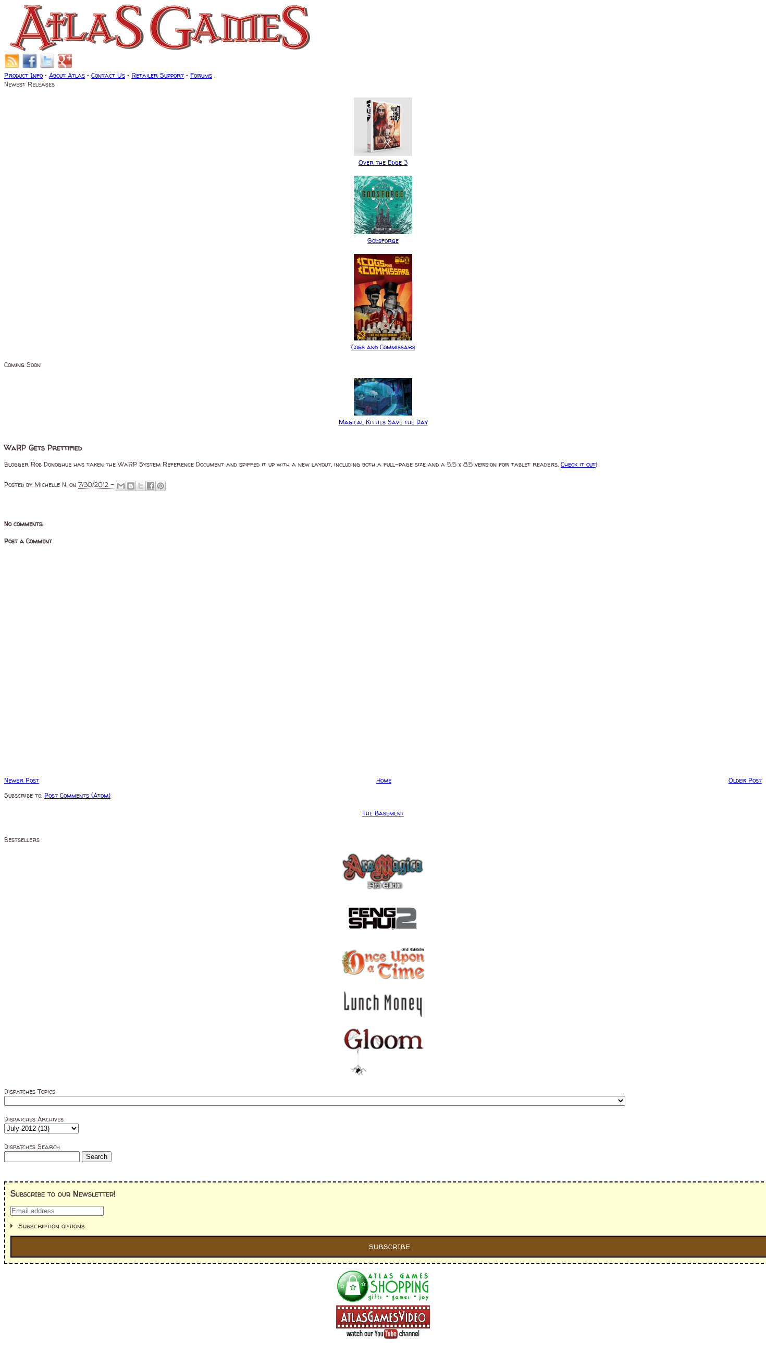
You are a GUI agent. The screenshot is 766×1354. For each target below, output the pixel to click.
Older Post (745, 780)
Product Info (23, 75)
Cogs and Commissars (383, 347)
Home (383, 780)
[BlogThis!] (131, 486)
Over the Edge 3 (383, 162)
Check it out (578, 464)
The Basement (383, 813)
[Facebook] (30, 66)
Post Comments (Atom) (77, 795)
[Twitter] (47, 66)
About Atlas (67, 75)
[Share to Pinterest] (160, 486)
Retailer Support (157, 75)
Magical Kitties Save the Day (383, 422)
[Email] (12, 66)
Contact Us (108, 75)
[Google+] (65, 66)
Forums (201, 75)
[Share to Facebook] (150, 486)
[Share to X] (140, 486)
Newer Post (21, 780)
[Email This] (121, 486)
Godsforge (383, 240)
